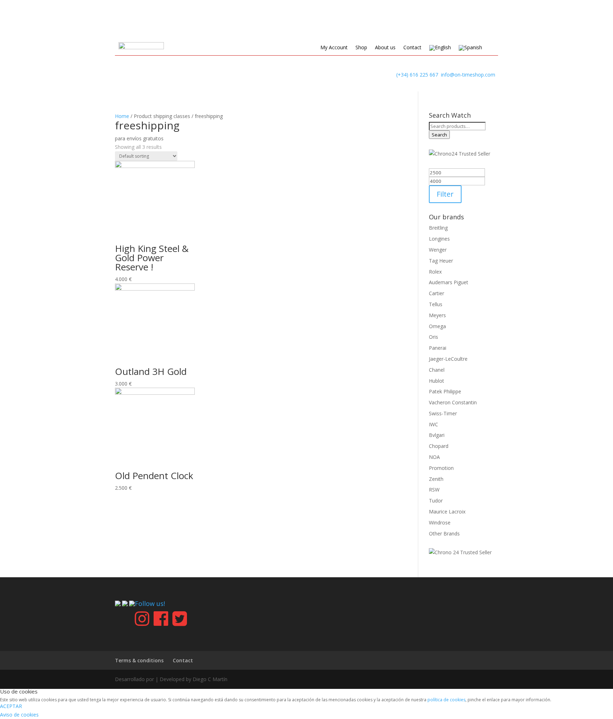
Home (122, 116)
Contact (412, 48)
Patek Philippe (445, 391)
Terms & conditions (139, 660)
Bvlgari (436, 435)
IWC (433, 424)
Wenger (438, 249)
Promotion (441, 468)
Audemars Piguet (448, 282)
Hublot (436, 380)
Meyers (437, 315)
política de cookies (446, 700)
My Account (334, 48)
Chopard (438, 446)
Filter (445, 194)
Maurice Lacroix (447, 511)
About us (385, 48)
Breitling (438, 227)
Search (439, 134)
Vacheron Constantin (453, 402)
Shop (361, 48)
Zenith (436, 479)
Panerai (437, 347)
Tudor (436, 500)
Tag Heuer (441, 260)
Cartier (436, 293)
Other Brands (444, 533)
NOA (434, 457)
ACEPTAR (11, 706)
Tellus (435, 304)
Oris (433, 336)
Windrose (440, 522)
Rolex (435, 271)
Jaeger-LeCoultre (448, 358)
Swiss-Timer (443, 413)
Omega (437, 326)
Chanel (436, 369)
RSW (434, 489)
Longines (439, 238)
